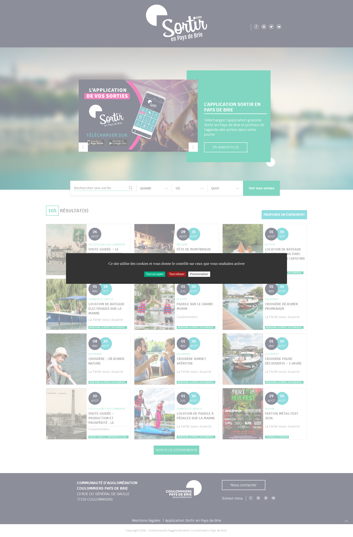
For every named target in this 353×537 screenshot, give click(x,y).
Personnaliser (199, 274)
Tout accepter (154, 274)
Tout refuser (176, 274)
